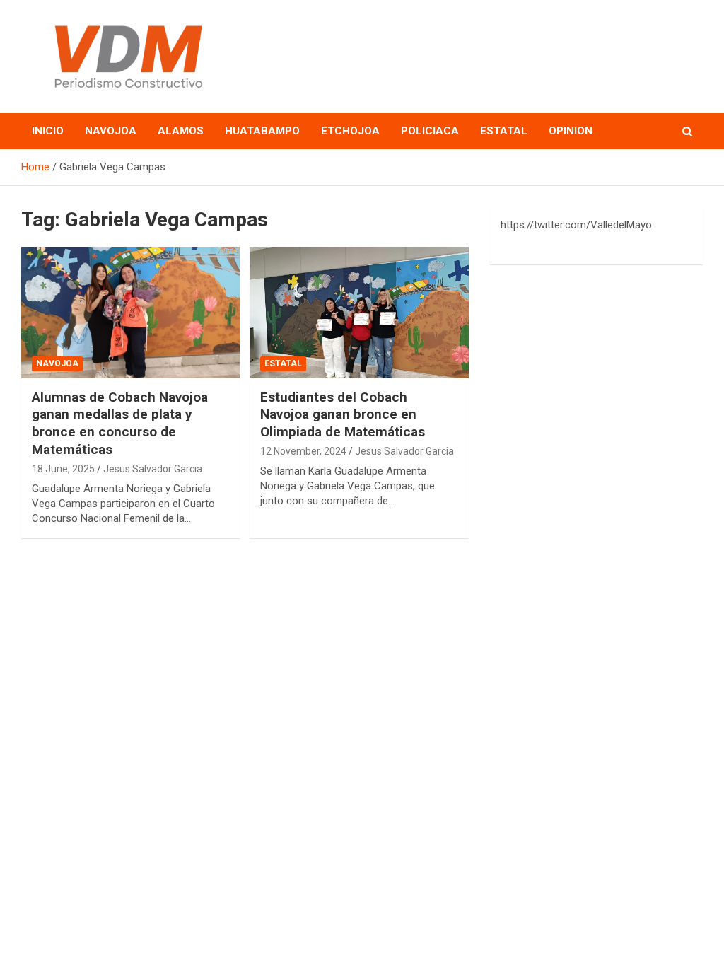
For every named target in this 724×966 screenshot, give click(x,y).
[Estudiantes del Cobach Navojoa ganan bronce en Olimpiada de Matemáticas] (359, 313)
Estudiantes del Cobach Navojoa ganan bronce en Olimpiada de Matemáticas (342, 414)
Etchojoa (350, 130)
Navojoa (110, 130)
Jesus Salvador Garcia (152, 469)
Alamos (181, 130)
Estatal (503, 130)
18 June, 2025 (63, 469)
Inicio (48, 130)
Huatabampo (262, 130)
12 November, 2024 (303, 451)
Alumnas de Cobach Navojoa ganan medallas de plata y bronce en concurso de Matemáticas (120, 423)
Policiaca (430, 130)
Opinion (570, 130)
